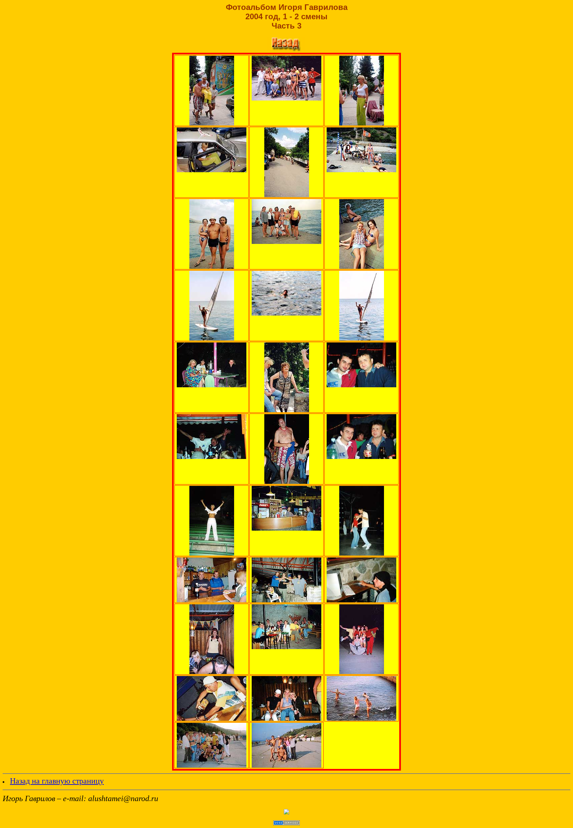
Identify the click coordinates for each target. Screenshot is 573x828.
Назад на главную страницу (57, 781)
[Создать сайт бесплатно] (286, 823)
